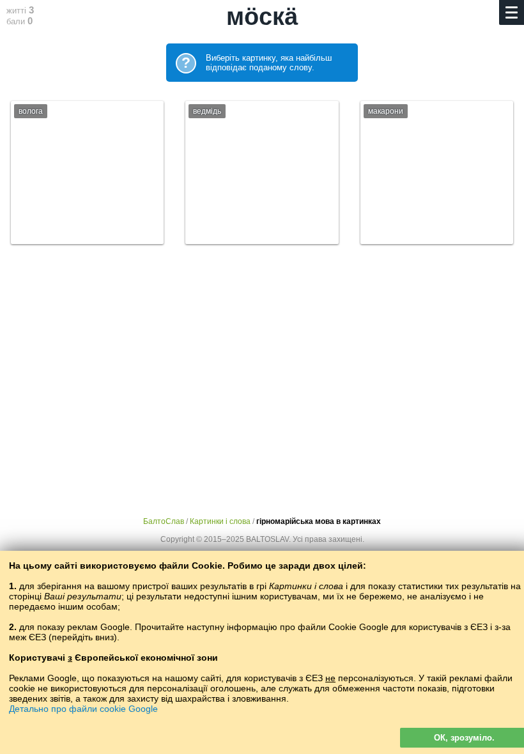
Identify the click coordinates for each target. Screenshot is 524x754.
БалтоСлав (163, 521)
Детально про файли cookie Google (83, 709)
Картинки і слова (220, 521)
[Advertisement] (262, 368)
